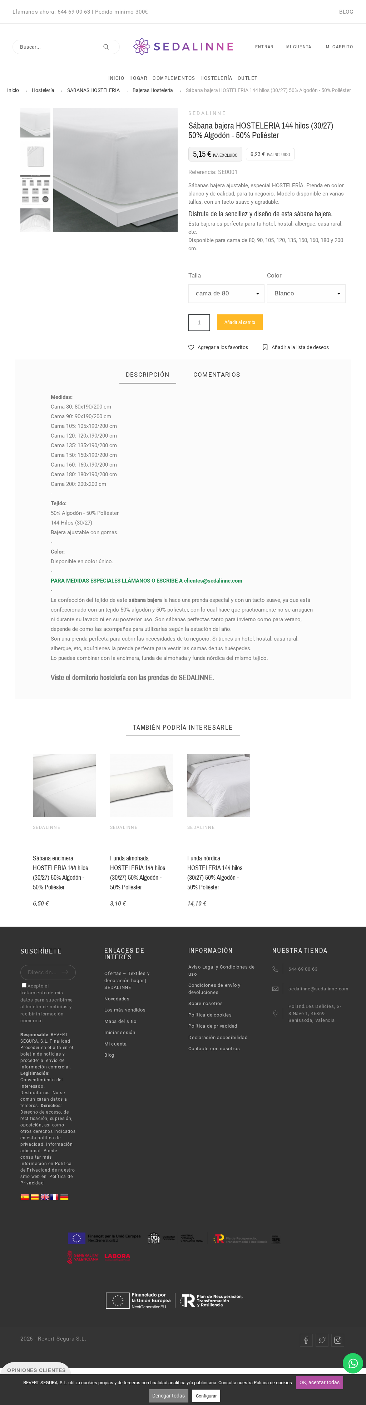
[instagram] (337, 1340)
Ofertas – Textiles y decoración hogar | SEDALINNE (127, 980)
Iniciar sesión (119, 1032)
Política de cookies (210, 1015)
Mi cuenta (115, 1044)
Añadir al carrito (239, 322)
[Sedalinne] (183, 47)
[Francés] (55, 1199)
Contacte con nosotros (214, 1048)
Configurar (206, 1396)
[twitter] (322, 1340)
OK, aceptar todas (320, 1382)
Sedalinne (207, 113)
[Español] (25, 1199)
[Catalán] (35, 1199)
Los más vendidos (124, 1010)
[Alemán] (64, 1199)
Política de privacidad (212, 1026)
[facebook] (306, 1340)
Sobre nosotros (205, 1003)
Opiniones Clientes (36, 1370)
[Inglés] (45, 1199)
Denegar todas (168, 1396)
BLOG (346, 12)
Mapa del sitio (120, 1021)
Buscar (111, 47)
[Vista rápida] (140, 785)
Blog (109, 1055)
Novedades (117, 998)
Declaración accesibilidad (218, 1037)
